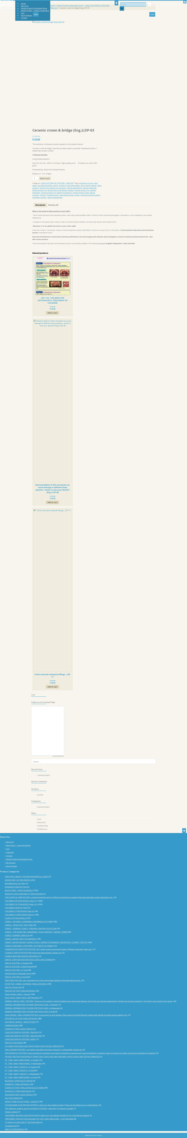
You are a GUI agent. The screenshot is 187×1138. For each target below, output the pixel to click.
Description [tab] (40, 205)
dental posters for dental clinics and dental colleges (53, 190)
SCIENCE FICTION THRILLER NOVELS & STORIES (24, 1088)
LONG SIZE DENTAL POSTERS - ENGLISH (57, 183)
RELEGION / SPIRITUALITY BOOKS (19, 1081)
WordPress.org (42, 829)
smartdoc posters (39, 197)
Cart (179, 4)
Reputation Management (58, 755)
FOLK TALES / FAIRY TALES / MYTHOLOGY (22, 998)
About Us (10, 842)
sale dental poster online (69, 195)
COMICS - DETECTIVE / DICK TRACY (19, 925)
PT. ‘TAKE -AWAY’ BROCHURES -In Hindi (21, 1077)
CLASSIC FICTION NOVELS (15, 918)
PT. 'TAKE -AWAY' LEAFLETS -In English (20, 1067)
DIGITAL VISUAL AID (13, 987)
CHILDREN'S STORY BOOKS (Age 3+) (19, 911)
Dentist (43, 195)
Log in (39, 819)
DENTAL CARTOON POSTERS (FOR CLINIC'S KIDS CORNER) (29, 960)
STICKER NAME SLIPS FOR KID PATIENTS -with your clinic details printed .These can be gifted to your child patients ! (52, 1105)
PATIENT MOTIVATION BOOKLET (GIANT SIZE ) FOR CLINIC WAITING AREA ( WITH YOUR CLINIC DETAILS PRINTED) (52, 1056)
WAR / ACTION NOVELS (14, 1129)
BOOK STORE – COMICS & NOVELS (35, 11)
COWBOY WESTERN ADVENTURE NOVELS (22, 956)
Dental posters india (81, 193)
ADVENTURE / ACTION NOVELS (18, 880)
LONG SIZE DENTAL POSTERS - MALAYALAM (23, 1036)
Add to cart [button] (52, 313)
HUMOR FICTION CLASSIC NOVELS (19, 1029)
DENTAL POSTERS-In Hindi (16, 977)
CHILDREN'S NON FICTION (16, 908)
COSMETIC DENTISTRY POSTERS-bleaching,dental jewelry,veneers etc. (33, 953)
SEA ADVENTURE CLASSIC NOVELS (19, 1095)
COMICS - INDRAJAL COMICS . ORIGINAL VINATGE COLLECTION (30, 928)
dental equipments (74, 188)
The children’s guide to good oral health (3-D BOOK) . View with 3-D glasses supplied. (39, 1108)
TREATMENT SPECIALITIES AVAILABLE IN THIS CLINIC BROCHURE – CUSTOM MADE (39, 1119)
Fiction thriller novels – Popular (17, 994)
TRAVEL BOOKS (11, 1112)
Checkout (174, 4)
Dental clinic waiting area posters (52, 188)
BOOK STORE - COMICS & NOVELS (19, 890)
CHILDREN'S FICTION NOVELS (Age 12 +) (21, 901)
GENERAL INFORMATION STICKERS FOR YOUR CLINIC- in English (31, 1005)
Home (52, 5)
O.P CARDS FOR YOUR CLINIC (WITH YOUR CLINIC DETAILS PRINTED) (33, 1046)
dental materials (89, 188)
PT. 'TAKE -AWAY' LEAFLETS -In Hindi (20, 1070)
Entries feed (41, 822)
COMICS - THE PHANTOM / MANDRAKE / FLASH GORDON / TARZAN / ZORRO (36, 932)
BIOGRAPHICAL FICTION (15, 883)
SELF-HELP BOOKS (12, 1098)
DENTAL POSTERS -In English (17, 963)
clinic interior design (89, 185)
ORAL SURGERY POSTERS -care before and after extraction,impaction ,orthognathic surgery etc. (43, 1050)
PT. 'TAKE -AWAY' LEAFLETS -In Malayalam (22, 1074)
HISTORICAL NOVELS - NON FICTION (20, 1022)
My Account (165, 4)
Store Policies (11, 866)
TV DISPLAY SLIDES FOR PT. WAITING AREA (22, 1122)
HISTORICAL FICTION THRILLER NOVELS (21, 1018)
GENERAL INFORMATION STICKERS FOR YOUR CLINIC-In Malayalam (32, 1008)
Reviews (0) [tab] (53, 205)
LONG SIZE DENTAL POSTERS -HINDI (20, 1039)
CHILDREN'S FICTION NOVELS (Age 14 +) (21, 904)
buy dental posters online (47, 185)
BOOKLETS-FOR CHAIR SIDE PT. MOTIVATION (23, 894)
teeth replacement (55, 197)
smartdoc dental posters (90, 195)
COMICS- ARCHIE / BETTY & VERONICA (20, 939)
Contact (24, 18)
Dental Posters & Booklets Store (70, 5)
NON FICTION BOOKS (14, 1043)
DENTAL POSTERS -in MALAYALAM (19, 966)
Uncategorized (11, 1126)
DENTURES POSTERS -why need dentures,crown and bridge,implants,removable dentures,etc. (43, 980)
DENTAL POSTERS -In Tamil (16, 970)
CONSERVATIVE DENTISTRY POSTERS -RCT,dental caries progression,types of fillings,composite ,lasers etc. (48, 949)
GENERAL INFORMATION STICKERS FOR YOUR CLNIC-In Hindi (30, 1011)
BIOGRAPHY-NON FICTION (16, 887)
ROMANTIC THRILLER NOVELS (17, 1084)
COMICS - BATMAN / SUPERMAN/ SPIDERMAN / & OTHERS (29, 921)
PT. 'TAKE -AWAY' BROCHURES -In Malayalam (23, 1063)
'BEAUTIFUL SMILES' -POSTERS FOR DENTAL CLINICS (26, 876)
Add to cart (45, 178)
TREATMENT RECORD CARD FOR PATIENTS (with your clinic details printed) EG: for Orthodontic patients (47, 1115)
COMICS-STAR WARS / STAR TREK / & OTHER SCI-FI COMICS (29, 946)
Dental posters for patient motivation (56, 193)
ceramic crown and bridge (69, 185)
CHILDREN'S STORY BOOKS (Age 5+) (19, 915)
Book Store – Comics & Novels (18, 845)
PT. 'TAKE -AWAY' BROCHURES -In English (22, 1060)
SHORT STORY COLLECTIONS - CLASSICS (21, 1101)
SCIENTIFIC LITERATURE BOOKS (18, 1091)
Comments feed (42, 826)
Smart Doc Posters (44, 775)
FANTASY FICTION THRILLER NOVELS (20, 991)
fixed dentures (53, 195)
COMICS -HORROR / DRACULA (17, 935)
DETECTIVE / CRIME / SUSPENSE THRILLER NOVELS (26, 984)
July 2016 (40, 795)
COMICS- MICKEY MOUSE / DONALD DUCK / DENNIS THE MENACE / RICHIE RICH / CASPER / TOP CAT (46, 942)
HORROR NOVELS (12, 1025)
